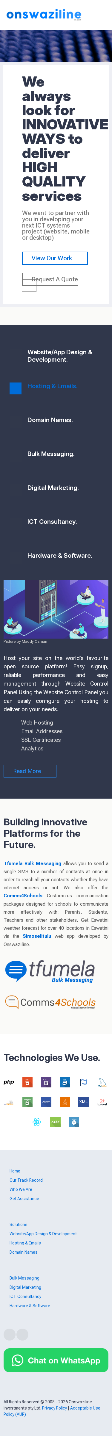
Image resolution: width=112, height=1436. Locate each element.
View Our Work (52, 258)
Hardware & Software (30, 1305)
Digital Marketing (25, 1287)
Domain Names (24, 1252)
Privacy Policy (54, 1408)
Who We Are (21, 1189)
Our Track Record (26, 1180)
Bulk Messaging (24, 1278)
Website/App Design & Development (43, 1233)
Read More (27, 771)
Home (15, 1171)
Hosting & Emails (25, 1243)
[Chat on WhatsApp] (56, 1359)
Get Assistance (24, 1198)
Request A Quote (55, 279)
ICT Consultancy (25, 1296)
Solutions (18, 1224)
